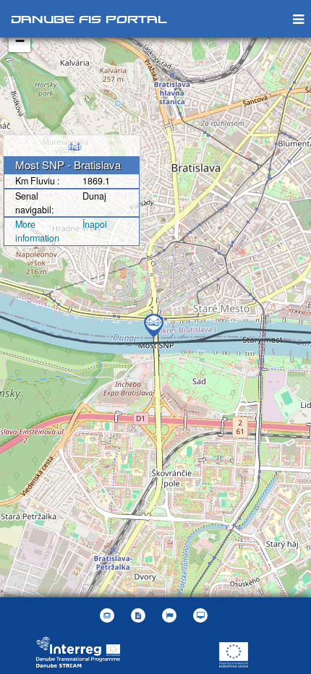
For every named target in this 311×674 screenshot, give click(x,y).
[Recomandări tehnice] (202, 615)
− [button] (20, 41)
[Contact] (109, 615)
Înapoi (94, 224)
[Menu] (298, 18)
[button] (171, 615)
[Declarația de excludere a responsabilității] (140, 615)
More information (37, 231)
